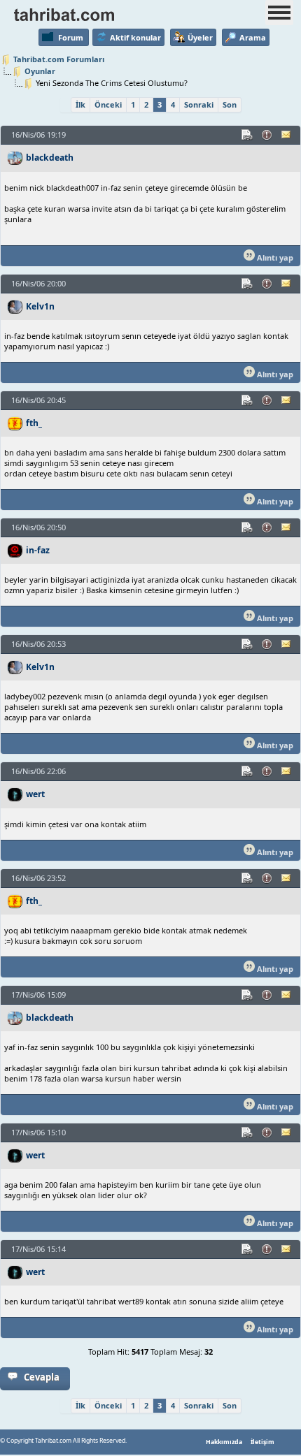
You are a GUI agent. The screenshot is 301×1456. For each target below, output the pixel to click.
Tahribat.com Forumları (58, 59)
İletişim (262, 1442)
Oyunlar (39, 71)
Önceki (108, 104)
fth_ (34, 423)
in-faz (38, 550)
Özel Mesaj (287, 134)
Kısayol (248, 134)
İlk (80, 104)
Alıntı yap (274, 257)
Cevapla (41, 1377)
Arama (252, 37)
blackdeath (50, 157)
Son (230, 104)
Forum (70, 37)
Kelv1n (40, 306)
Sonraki (199, 104)
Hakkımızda (224, 1442)
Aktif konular (135, 37)
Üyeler (200, 37)
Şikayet (267, 134)
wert (35, 794)
